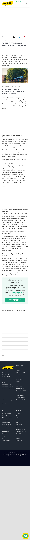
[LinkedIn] (19, 37)
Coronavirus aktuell (6, 413)
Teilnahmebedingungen (7, 400)
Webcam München (20, 397)
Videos (17, 417)
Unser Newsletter (20, 377)
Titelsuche (4, 433)
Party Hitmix (5, 436)
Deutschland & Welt (6, 424)
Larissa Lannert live (17, 292)
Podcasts (18, 413)
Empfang (18, 381)
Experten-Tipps (19, 427)
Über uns (18, 374)
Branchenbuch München (22, 399)
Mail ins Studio (5, 394)
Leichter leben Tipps (20, 429)
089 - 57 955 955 (9, 386)
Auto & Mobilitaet (6, 427)
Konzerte (4, 438)
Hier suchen (19, 440)
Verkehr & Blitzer (6, 420)
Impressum (5, 396)
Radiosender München (21, 454)
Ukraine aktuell (5, 415)
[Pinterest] (24, 37)
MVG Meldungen (6, 422)
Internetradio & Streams (21, 368)
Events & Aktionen (20, 372)
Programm (18, 370)
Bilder (17, 415)
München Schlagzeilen (21, 390)
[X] (13, 37)
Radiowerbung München (12, 456)
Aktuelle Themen (20, 388)
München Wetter (20, 395)
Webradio (21, 456)
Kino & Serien (19, 424)
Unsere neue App (20, 379)
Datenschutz (5, 398)
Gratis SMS (18, 433)
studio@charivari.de (6, 384)
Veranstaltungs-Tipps (21, 431)
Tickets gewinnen (6, 440)
